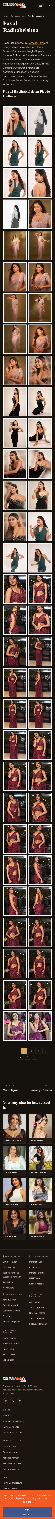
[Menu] (41, 5)
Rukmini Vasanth (10, 1305)
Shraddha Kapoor (11, 1343)
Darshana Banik (36, 1261)
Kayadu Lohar (9, 1299)
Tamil (41, 42)
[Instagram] (19, 1401)
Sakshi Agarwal (36, 1307)
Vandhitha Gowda (11, 1310)
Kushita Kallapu (36, 1283)
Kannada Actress (17, 16)
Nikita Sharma (9, 1338)
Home (5, 16)
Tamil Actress (9, 1446)
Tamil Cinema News (12, 1482)
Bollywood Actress (12, 1469)
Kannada (32, 42)
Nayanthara (8, 1287)
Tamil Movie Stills (11, 1426)
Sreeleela (7, 1316)
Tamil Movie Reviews (13, 1432)
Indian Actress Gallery (13, 1421)
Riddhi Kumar (35, 1267)
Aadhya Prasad (36, 1318)
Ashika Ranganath (11, 1321)
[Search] (49, 5)
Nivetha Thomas (37, 1312)
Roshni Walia (9, 1354)
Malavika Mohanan (38, 1323)
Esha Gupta (8, 1359)
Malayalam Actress (12, 1463)
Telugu (6, 47)
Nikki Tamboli (9, 1267)
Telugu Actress (10, 1452)
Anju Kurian (34, 1301)
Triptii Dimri (8, 1348)
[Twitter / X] (12, 1401)
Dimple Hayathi (10, 1261)
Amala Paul (8, 1282)
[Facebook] (5, 1401)
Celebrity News (10, 1488)
